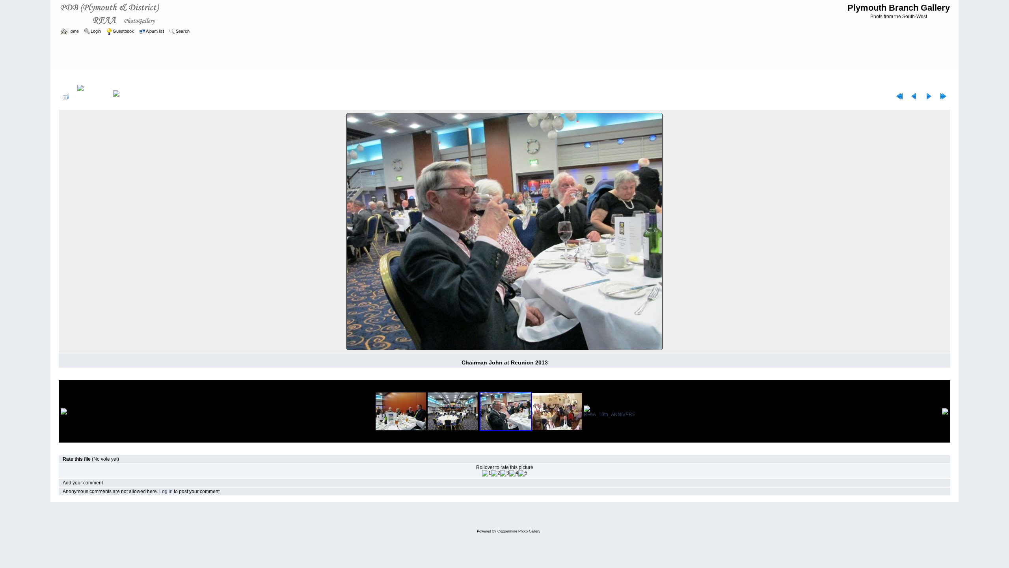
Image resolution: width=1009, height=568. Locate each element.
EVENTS (123, 76)
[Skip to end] (943, 96)
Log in (166, 491)
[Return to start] (899, 96)
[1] (486, 473)
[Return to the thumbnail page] (66, 96)
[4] (513, 473)
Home (73, 76)
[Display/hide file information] (91, 96)
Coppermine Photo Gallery (518, 531)
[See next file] (929, 96)
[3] (504, 473)
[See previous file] (914, 96)
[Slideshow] (124, 96)
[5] (522, 473)
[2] (495, 473)
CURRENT (96, 76)
